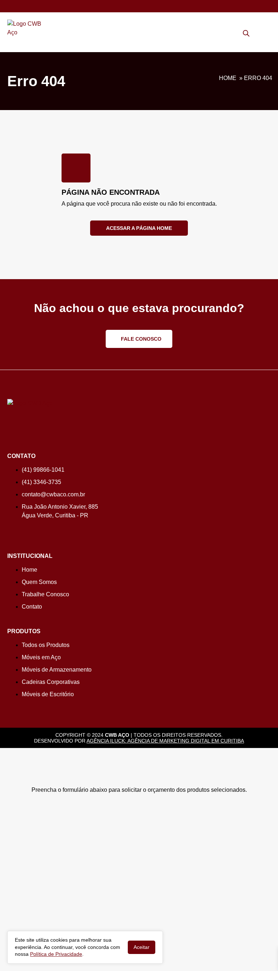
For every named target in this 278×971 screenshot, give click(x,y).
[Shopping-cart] (256, 31)
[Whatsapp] (10, 5)
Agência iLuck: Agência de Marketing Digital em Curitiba (165, 741)
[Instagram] (10, 530)
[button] (267, 35)
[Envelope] (35, 5)
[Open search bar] (246, 33)
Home (227, 78)
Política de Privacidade (56, 954)
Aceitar (141, 947)
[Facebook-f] (21, 530)
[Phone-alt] (23, 5)
